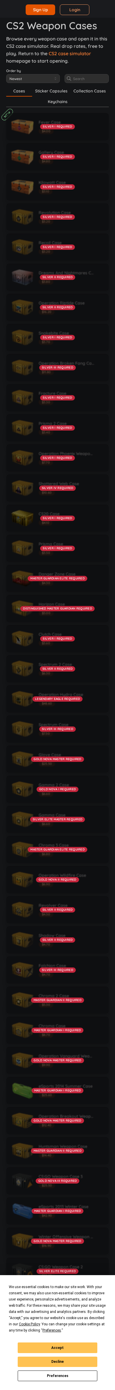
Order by (13, 71)
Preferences (57, 1376)
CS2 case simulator (70, 53)
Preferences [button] (51, 1330)
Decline (57, 1362)
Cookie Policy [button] (29, 1324)
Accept (57, 1348)
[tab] (19, 91)
